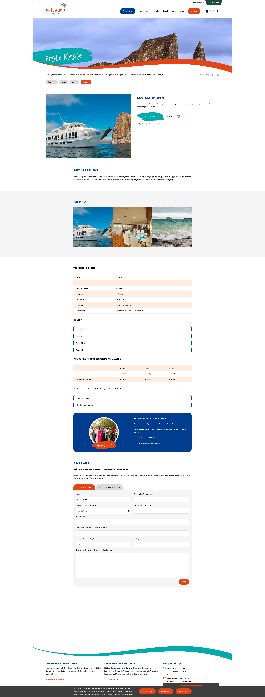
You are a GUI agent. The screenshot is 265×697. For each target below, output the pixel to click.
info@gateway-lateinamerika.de (148, 443)
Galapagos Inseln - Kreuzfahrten (126, 75)
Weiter (183, 582)
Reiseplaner (167, 429)
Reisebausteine (95, 75)
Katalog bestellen (198, 3)
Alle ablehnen (165, 691)
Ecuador (83, 75)
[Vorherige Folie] (114, 246)
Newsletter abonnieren (56, 679)
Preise (74, 82)
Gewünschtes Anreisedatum (86, 505)
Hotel (78, 494)
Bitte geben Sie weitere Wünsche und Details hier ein (94, 550)
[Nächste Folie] (150, 246)
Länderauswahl (71, 75)
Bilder (64, 82)
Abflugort (137, 539)
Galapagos (108, 75)
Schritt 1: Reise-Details (84, 487)
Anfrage (86, 82)
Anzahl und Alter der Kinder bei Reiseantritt (91, 528)
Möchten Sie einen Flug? (85, 539)
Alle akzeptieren (147, 691)
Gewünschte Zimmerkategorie (144, 494)
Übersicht (51, 82)
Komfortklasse (147, 75)
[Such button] (216, 11)
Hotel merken (170, 116)
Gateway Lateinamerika (54, 75)
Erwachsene (80, 516)
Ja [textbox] (79, 544)
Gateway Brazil (214, 3)
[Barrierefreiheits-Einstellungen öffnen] (207, 11)
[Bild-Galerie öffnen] (88, 126)
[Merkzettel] (212, 11)
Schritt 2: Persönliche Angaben (109, 487)
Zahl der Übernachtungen (143, 505)
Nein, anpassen (183, 691)
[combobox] (103, 544)
